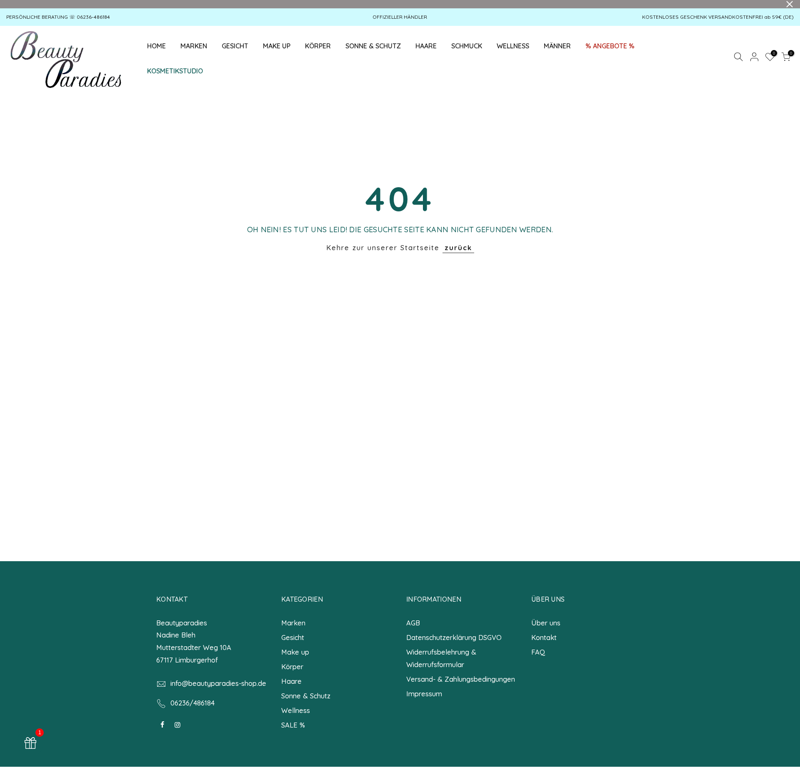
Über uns (545, 622)
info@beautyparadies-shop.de (218, 683)
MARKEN (193, 46)
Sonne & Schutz (305, 695)
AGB (413, 622)
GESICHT (238, 44)
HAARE (426, 46)
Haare (291, 681)
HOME (156, 46)
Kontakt (544, 637)
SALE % (293, 724)
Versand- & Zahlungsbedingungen (460, 679)
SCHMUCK (466, 46)
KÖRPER (318, 46)
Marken (293, 622)
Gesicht (292, 637)
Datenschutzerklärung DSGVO (454, 637)
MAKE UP (276, 46)
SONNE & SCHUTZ (373, 46)
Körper (292, 666)
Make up (295, 652)
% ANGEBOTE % (610, 46)
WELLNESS (513, 46)
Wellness (295, 710)
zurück (458, 247)
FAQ (538, 652)
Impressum (424, 693)
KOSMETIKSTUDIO (175, 71)
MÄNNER (557, 46)
